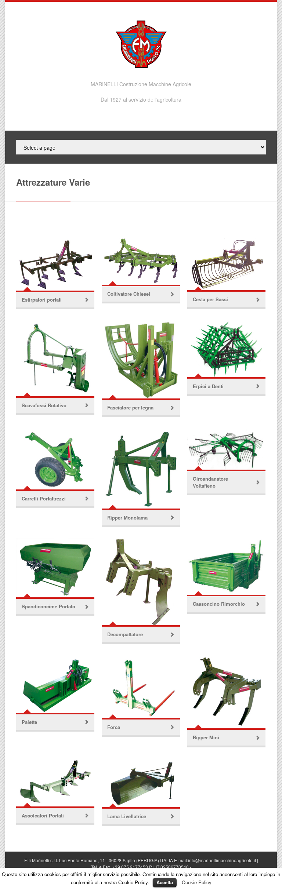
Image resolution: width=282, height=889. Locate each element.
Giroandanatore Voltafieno (210, 482)
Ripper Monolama (127, 517)
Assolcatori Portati (43, 815)
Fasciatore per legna (130, 407)
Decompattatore (125, 634)
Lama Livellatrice (126, 816)
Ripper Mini (206, 737)
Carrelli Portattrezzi (44, 498)
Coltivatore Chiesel (128, 293)
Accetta (164, 882)
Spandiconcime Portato (48, 606)
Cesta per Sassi (210, 299)
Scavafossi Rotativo (44, 405)
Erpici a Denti (208, 386)
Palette (29, 721)
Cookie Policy (197, 882)
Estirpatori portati (42, 299)
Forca (113, 727)
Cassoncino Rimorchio (219, 603)
